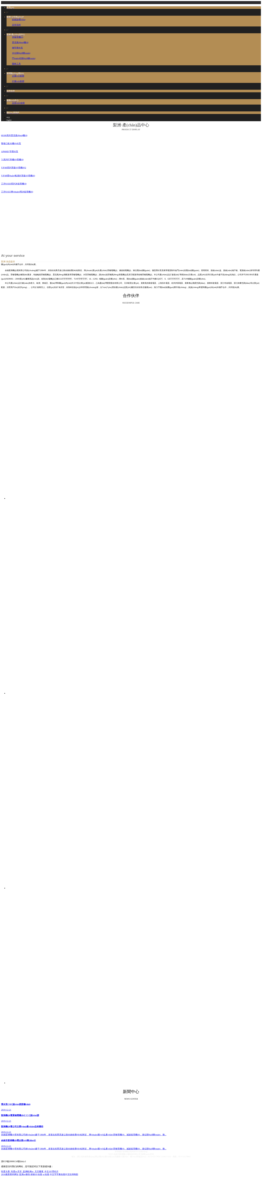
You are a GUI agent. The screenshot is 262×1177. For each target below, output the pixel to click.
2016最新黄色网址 (10, 1174)
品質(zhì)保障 (18, 103)
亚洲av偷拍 (24, 1174)
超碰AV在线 (36, 1174)
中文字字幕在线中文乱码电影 (64, 1174)
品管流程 (16, 25)
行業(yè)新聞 (18, 81)
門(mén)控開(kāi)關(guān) (23, 58)
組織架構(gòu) (18, 19)
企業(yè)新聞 (18, 76)
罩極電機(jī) (17, 37)
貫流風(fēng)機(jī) (20, 42)
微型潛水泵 (17, 48)
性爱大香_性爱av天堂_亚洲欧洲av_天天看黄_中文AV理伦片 (29, 1171)
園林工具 (16, 64)
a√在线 (46, 1174)
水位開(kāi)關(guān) (21, 53)
